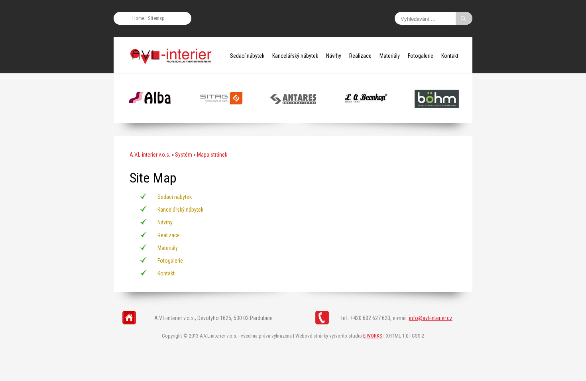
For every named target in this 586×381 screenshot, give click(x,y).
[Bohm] (437, 119)
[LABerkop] (365, 119)
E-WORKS (372, 336)
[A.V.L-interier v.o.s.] (173, 56)
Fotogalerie (420, 56)
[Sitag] (221, 119)
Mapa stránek (212, 154)
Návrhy (333, 56)
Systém (183, 154)
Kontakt (449, 56)
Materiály (390, 56)
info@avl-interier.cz (430, 318)
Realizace (360, 56)
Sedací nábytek (247, 56)
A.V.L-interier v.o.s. (150, 154)
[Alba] (150, 119)
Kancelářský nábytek (295, 56)
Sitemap (156, 18)
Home (138, 18)
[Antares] (293, 119)
